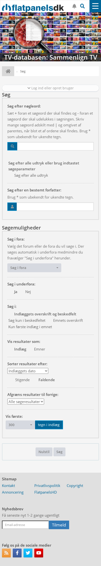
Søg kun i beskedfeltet (26, 320)
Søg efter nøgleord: (24, 106)
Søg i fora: (16, 239)
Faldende (46, 379)
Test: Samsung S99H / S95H (51, 57)
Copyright (75, 485)
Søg (59, 451)
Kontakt (8, 485)
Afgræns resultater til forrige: (32, 394)
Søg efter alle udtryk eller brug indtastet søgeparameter (43, 166)
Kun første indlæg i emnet (30, 326)
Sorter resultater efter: (27, 363)
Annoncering (13, 492)
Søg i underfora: (21, 284)
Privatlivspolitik (47, 485)
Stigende (22, 379)
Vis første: (14, 416)
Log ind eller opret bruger (52, 88)
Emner (39, 349)
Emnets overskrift (68, 320)
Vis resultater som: (23, 341)
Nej (28, 291)
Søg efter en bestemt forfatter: (34, 190)
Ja (15, 291)
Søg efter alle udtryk (31, 175)
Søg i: (11, 306)
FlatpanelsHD (45, 492)
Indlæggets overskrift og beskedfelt (45, 313)
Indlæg (20, 349)
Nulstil (44, 451)
